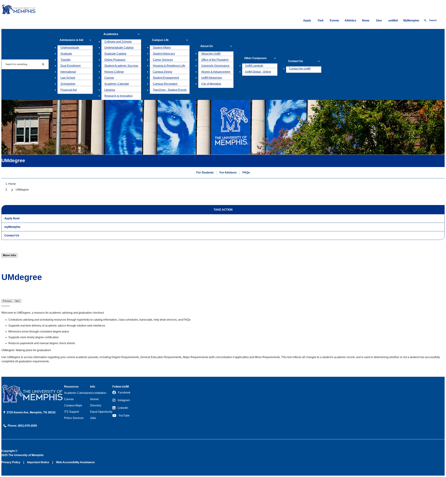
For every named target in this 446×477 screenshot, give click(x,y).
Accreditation (98, 392)
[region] (223, 296)
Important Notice (38, 462)
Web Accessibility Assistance (75, 462)
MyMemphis (411, 20)
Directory (95, 405)
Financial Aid (68, 89)
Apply (307, 20)
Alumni (94, 399)
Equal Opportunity (101, 411)
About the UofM (210, 53)
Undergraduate (69, 47)
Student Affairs (162, 47)
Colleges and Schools (118, 41)
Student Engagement (166, 77)
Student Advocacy (164, 53)
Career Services (163, 59)
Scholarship (67, 83)
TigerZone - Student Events (170, 89)
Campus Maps (73, 405)
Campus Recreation (165, 83)
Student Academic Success (121, 65)
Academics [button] (110, 34)
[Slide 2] (5, 305)
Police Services (73, 418)
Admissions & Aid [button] (71, 40)
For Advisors (228, 172)
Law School (67, 77)
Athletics (350, 20)
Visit (320, 20)
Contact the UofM (299, 68)
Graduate (66, 53)
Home (12, 183)
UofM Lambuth (254, 65)
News (365, 20)
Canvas (109, 77)
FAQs (246, 172)
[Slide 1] (2, 305)
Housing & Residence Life (169, 65)
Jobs (93, 418)
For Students (205, 172)
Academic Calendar (116, 83)
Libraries (109, 89)
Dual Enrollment (70, 65)
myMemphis (12, 226)
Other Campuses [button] (255, 58)
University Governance (215, 65)
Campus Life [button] (160, 40)
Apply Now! (12, 218)
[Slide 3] (8, 305)
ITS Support (71, 411)
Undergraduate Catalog (118, 47)
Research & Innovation (118, 95)
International (68, 71)
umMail (393, 20)
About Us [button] (206, 46)
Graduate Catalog (115, 53)
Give (379, 20)
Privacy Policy (10, 462)
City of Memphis (211, 83)
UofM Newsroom (211, 77)
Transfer (65, 59)
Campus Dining (162, 71)
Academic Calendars (77, 392)
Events (334, 20)
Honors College (114, 71)
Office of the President (214, 59)
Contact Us (11, 235)
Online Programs (114, 59)
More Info (9, 255)
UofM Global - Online (258, 71)
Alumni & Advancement (215, 71)
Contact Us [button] (295, 61)
